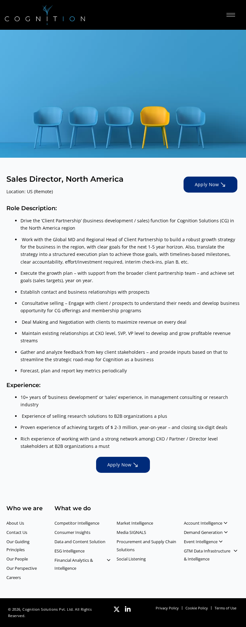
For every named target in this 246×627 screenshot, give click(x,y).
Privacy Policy (167, 608)
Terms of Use (225, 608)
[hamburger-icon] (231, 15)
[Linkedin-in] (128, 609)
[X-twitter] (116, 609)
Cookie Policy (196, 608)
